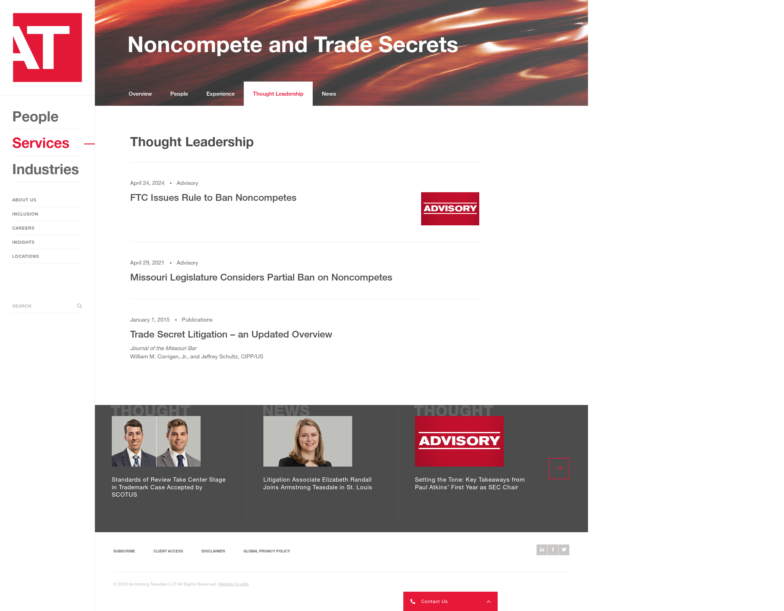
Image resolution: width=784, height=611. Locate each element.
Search (22, 305)
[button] (450, 601)
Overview (140, 93)
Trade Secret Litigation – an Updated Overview (231, 334)
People (35, 116)
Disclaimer (213, 551)
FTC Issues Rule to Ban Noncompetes (213, 197)
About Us (24, 199)
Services (41, 142)
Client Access (168, 551)
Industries (45, 168)
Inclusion (25, 213)
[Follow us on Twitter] (564, 549)
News (329, 93)
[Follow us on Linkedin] (542, 549)
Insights (23, 242)
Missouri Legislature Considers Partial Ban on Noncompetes (261, 277)
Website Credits (233, 583)
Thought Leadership (278, 93)
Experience (220, 93)
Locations (25, 256)
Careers (23, 228)
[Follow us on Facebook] (553, 549)
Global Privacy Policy (266, 551)
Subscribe (124, 551)
